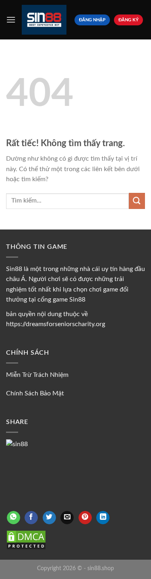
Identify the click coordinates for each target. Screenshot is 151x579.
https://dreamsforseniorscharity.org (55, 324)
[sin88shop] (44, 19)
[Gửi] (137, 201)
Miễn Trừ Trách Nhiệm (37, 375)
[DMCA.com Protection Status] (26, 539)
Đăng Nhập (92, 20)
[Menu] (11, 19)
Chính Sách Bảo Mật (35, 393)
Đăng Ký (128, 20)
